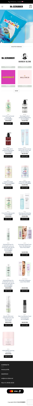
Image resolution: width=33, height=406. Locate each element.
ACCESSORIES (25, 396)
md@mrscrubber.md (7, 378)
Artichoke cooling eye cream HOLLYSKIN (24, 281)
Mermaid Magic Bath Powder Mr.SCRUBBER (25, 182)
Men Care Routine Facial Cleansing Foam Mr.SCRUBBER (24, 317)
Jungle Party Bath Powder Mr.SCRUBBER (8, 182)
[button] (2, 6)
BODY (12, 395)
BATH (24, 395)
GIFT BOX (16, 397)
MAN (5, 396)
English (19, 1)
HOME (19, 396)
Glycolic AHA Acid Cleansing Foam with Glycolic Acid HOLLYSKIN (8, 318)
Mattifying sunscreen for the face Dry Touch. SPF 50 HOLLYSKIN (24, 150)
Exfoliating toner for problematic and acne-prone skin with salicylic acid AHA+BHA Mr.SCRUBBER (8, 283)
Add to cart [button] (8, 123)
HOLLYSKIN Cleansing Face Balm (8, 351)
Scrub (17, 395)
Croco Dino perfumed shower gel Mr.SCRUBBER (8, 117)
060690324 (4, 374)
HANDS (29, 395)
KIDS (15, 396)
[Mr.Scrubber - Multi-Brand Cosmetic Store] (16, 7)
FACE (21, 395)
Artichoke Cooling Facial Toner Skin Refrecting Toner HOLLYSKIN (24, 246)
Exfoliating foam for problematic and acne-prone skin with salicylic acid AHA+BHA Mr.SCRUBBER (8, 247)
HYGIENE (10, 396)
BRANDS (4, 395)
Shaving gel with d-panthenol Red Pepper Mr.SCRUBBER (8, 150)
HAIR (8, 395)
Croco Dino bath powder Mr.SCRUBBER (8, 213)
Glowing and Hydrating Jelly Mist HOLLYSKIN (25, 213)
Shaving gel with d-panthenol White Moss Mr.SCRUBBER (25, 117)
